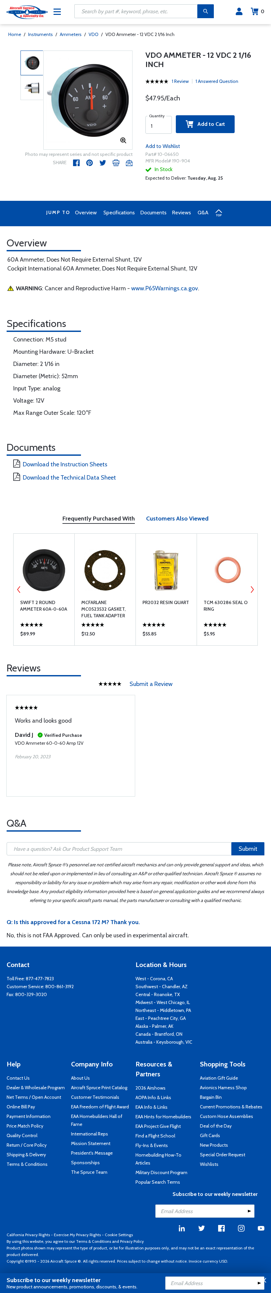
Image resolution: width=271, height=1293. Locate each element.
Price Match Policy (25, 1126)
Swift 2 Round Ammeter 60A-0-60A (43, 605)
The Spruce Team (89, 1172)
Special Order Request (222, 1155)
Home (14, 34)
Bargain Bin (211, 1097)
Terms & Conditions (27, 1164)
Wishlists (209, 1164)
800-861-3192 (59, 986)
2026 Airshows (151, 1088)
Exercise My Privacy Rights (77, 1234)
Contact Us (18, 1078)
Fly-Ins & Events (152, 1145)
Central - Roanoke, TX (158, 994)
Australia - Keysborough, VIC (164, 1042)
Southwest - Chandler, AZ (162, 986)
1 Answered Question (217, 81)
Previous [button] (18, 589)
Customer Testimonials (95, 1097)
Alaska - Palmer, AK (155, 1026)
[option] (88, 100)
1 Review (180, 81)
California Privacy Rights (28, 1234)
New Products (214, 1145)
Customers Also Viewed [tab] (177, 518)
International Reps (89, 1134)
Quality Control (22, 1135)
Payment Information (29, 1116)
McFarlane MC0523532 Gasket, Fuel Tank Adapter (103, 609)
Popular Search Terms (158, 1182)
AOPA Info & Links (153, 1097)
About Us (80, 1078)
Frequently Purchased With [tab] (98, 518)
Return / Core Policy (27, 1145)
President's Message (92, 1153)
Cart (262, 11)
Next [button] (252, 589)
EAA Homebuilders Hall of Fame (96, 1120)
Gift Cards (210, 1135)
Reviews (181, 212)
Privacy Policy (132, 1241)
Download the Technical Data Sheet (69, 477)
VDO (93, 34)
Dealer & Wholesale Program (36, 1088)
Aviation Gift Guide (219, 1078)
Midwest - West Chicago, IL (163, 1002)
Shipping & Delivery (26, 1155)
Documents (153, 212)
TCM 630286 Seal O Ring (226, 605)
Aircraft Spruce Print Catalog (99, 1088)
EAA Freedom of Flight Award (100, 1107)
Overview (86, 212)
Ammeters (71, 34)
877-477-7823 (40, 979)
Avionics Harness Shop (223, 1088)
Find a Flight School (155, 1136)
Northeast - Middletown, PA (163, 1010)
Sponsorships (85, 1163)
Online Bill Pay (21, 1107)
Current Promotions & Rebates (231, 1107)
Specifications (119, 212)
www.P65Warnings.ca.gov (164, 288)
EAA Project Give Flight (158, 1126)
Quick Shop (44, 635)
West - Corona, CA (154, 979)
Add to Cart (209, 124)
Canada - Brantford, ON (159, 1034)
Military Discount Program (161, 1172)
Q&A (203, 212)
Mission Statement (90, 1143)
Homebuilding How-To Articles (158, 1159)
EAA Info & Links (152, 1107)
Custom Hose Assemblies (226, 1116)
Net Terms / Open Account (34, 1097)
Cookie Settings (119, 1234)
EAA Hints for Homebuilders (163, 1117)
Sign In (239, 12)
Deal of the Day (216, 1126)
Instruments (40, 34)
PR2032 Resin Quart (165, 602)
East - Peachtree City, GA (161, 1018)
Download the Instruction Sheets (65, 464)
